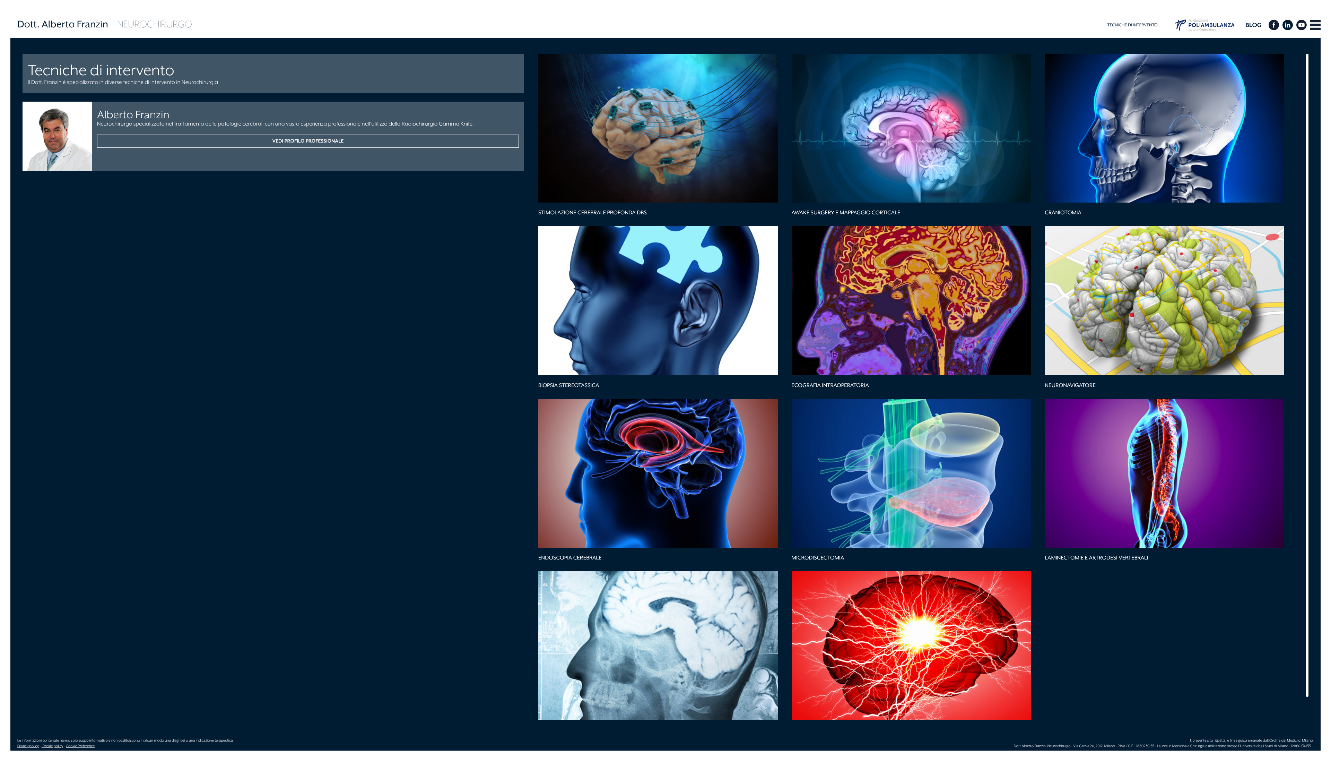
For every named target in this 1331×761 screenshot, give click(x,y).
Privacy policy (28, 746)
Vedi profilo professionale (307, 141)
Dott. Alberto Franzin (62, 24)
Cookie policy (52, 746)
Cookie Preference (80, 746)
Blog (1253, 25)
